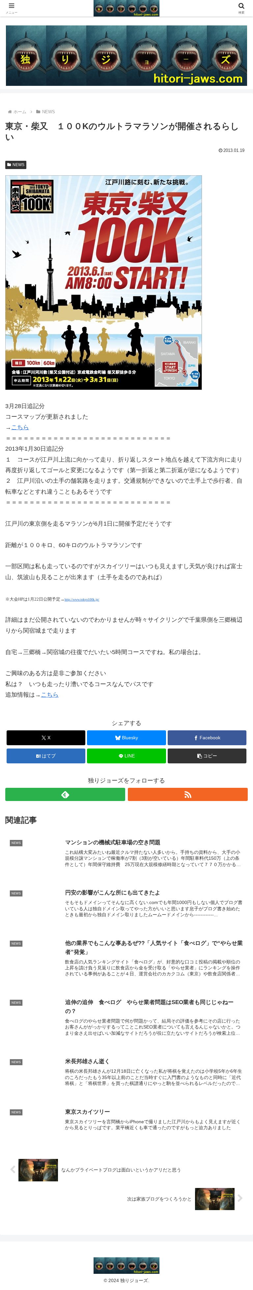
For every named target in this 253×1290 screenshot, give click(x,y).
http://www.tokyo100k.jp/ (82, 599)
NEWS (18, 164)
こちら (20, 427)
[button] (207, 756)
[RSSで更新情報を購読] (188, 794)
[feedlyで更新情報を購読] (65, 794)
